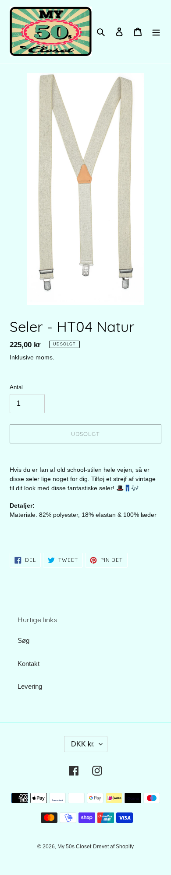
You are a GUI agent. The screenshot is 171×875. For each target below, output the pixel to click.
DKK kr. (83, 744)
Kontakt (28, 663)
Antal (16, 387)
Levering (30, 686)
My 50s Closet (74, 847)
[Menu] (156, 31)
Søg (23, 640)
